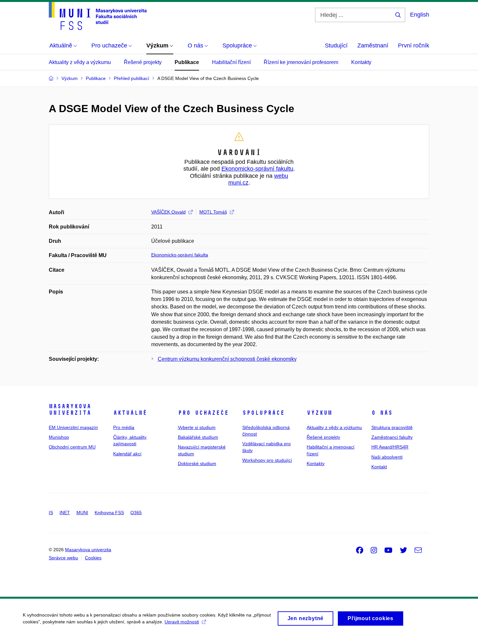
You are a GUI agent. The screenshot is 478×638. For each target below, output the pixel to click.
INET (65, 512)
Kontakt (379, 466)
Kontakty (361, 62)
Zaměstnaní (372, 45)
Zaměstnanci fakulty (392, 437)
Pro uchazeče (203, 412)
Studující (336, 45)
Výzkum (319, 412)
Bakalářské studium (198, 437)
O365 (136, 512)
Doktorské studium (197, 463)
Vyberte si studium (197, 427)
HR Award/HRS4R (389, 446)
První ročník (413, 45)
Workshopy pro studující (267, 460)
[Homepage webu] (98, 16)
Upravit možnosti (182, 621)
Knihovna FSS (109, 512)
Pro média (123, 427)
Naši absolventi (387, 457)
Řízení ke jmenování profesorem (301, 62)
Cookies (93, 557)
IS (51, 512)
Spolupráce (263, 412)
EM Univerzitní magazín (73, 427)
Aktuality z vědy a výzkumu (80, 62)
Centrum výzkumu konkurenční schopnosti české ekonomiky (227, 359)
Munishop (59, 437)
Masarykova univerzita (70, 409)
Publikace (187, 62)
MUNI (82, 512)
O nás (381, 412)
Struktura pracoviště (392, 427)
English (419, 14)
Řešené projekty (143, 62)
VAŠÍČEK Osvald (168, 212)
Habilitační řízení (231, 62)
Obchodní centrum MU (72, 446)
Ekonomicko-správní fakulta (179, 254)
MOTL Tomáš (213, 212)
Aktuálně (130, 412)
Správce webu (63, 557)
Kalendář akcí (127, 453)
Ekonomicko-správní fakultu (257, 168)
